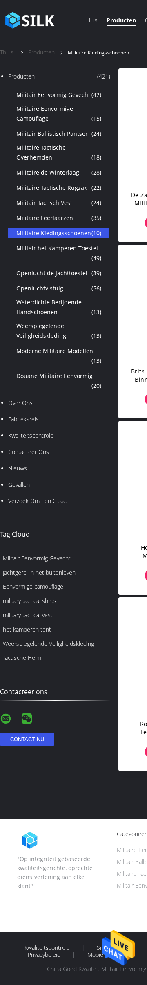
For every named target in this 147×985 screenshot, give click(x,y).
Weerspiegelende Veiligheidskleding (58, 331)
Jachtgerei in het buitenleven (39, 572)
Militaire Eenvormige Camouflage (58, 113)
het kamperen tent (27, 629)
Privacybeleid (44, 955)
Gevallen (19, 484)
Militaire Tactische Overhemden (58, 152)
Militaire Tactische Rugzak (58, 187)
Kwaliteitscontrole (30, 435)
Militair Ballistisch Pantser (58, 133)
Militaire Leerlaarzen (58, 218)
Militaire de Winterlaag (58, 172)
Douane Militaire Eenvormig (58, 380)
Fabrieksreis (23, 419)
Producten (121, 20)
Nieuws (17, 468)
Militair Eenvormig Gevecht (58, 95)
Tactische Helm (22, 657)
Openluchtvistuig (58, 288)
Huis (92, 20)
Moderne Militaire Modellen (58, 355)
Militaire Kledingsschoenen (58, 233)
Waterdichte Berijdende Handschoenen (58, 307)
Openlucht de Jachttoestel (58, 273)
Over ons (20, 403)
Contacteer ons (28, 452)
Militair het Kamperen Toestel (58, 253)
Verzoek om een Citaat (37, 501)
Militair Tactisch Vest (58, 203)
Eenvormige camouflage (33, 586)
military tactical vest (28, 615)
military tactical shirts (29, 601)
